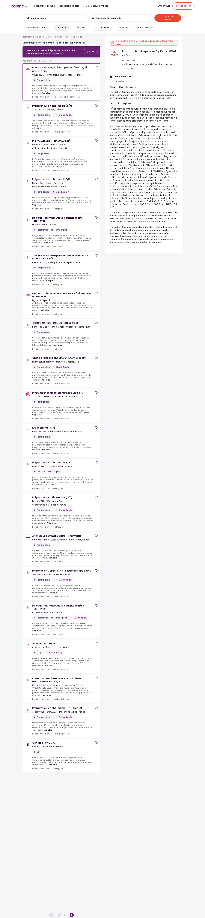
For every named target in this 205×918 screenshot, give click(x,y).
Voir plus (46, 93)
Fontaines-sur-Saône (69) (55, 37)
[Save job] (96, 67)
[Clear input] (83, 18)
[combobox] (55, 18)
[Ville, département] (118, 18)
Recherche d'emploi (32, 37)
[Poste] (53, 18)
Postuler (158, 218)
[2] (72, 915)
